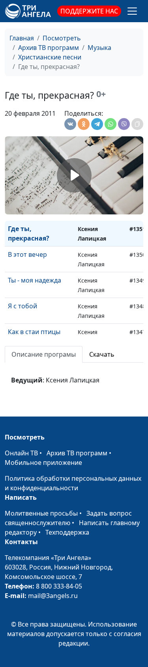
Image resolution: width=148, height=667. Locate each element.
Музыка (99, 47)
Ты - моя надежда (34, 280)
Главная (21, 38)
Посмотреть (62, 38)
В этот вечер (27, 254)
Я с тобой (22, 306)
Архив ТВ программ (48, 47)
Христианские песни (49, 57)
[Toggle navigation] (132, 11)
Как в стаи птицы (34, 331)
